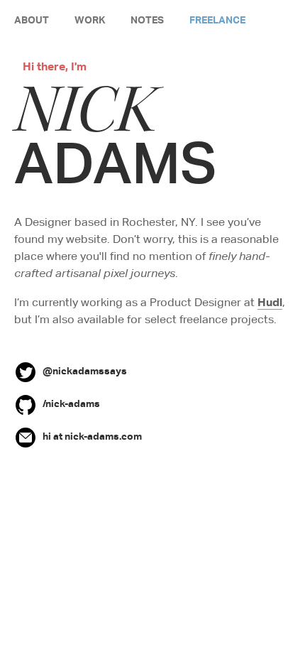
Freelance (217, 19)
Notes (147, 19)
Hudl (269, 302)
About (31, 19)
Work (89, 19)
